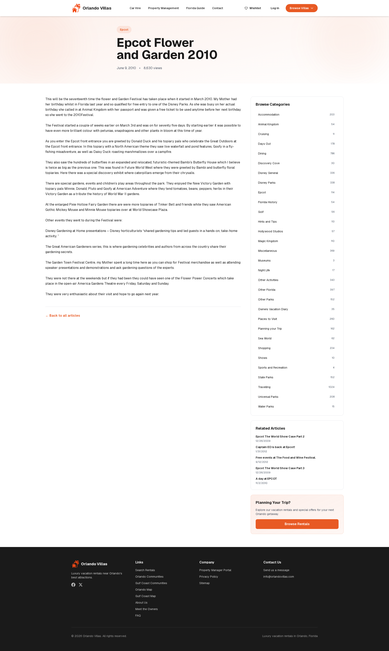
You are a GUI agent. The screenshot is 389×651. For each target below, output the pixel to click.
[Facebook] (73, 585)
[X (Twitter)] (81, 585)
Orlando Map (143, 589)
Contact (217, 8)
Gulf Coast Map (145, 596)
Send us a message (276, 570)
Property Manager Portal (215, 570)
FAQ (138, 615)
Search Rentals (145, 570)
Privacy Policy (208, 576)
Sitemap (204, 583)
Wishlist (255, 8)
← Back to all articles (62, 315)
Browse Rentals (297, 524)
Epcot (124, 29)
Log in (275, 8)
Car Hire (135, 8)
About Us (141, 602)
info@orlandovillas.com (278, 576)
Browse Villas (299, 8)
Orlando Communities (149, 576)
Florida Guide (195, 8)
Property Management (163, 8)
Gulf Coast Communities (151, 583)
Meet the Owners (146, 609)
